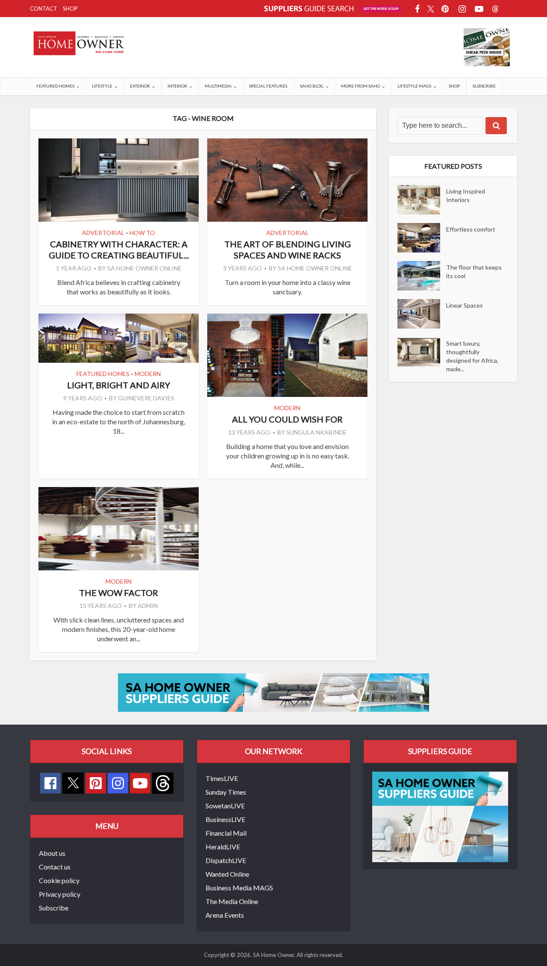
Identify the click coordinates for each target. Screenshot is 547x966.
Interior (177, 85)
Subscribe (484, 85)
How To (142, 232)
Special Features (268, 85)
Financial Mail (226, 833)
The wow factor (118, 592)
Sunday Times (226, 792)
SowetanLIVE (225, 806)
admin (148, 605)
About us (52, 853)
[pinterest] (95, 783)
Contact (43, 8)
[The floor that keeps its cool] (421, 276)
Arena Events (225, 915)
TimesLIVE (222, 778)
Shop (70, 8)
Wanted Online (227, 874)
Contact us (55, 867)
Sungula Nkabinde (316, 432)
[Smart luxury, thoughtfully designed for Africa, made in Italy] (421, 352)
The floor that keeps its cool (474, 271)
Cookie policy (59, 880)
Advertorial (103, 232)
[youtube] (140, 783)
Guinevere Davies (146, 398)
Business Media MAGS (239, 888)
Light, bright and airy (118, 385)
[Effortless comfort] (421, 238)
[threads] (162, 782)
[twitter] (73, 782)
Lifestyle (102, 85)
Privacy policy (59, 894)
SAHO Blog (311, 85)
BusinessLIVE (225, 819)
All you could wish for (287, 419)
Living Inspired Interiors (465, 195)
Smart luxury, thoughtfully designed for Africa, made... (472, 356)
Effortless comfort (470, 229)
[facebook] (50, 783)
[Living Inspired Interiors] (421, 199)
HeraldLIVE (223, 847)
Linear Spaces (464, 305)
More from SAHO (360, 85)
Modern (148, 373)
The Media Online (232, 901)
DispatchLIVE (226, 860)
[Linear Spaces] (421, 314)
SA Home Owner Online (144, 268)
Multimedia (218, 85)
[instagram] (118, 783)
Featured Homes (55, 85)
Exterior (140, 85)
